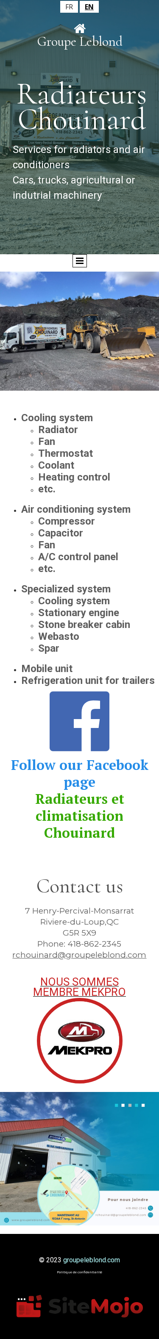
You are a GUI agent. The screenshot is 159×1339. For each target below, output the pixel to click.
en (89, 6)
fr (69, 6)
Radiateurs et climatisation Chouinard (79, 816)
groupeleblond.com (91, 1260)
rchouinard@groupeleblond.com (79, 955)
